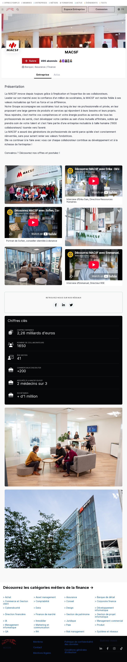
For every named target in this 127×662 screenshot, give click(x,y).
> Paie (67, 625)
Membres (38, 641)
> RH (36, 631)
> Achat (7, 597)
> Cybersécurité (11, 608)
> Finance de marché (44, 614)
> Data (37, 608)
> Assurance (70, 597)
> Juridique (70, 621)
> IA (5, 621)
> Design (68, 608)
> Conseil (69, 601)
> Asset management (45, 597)
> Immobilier (40, 621)
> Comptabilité (41, 601)
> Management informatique (11, 626)
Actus (57, 74)
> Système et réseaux (106, 631)
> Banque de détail (105, 597)
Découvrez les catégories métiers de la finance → (48, 587)
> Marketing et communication (41, 626)
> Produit (100, 625)
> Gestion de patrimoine (77, 614)
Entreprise (42, 74)
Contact (37, 647)
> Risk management (74, 631)
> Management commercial (109, 621)
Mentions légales (42, 653)
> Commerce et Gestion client (15, 602)
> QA (5, 631)
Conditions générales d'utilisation (76, 651)
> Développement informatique (104, 609)
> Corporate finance (105, 601)
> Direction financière (14, 614)
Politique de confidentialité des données (79, 643)
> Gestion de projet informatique (105, 615)
